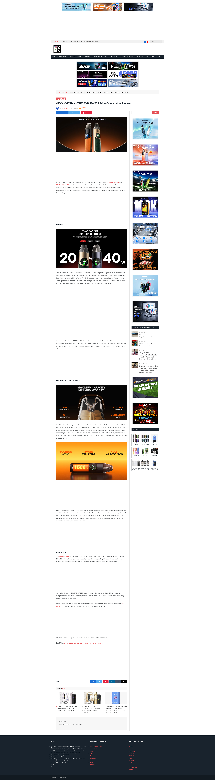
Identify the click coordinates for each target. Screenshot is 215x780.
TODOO (92, 765)
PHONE (79, 56)
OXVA (91, 753)
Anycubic (131, 760)
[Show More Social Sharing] (94, 112)
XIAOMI (154, 327)
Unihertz (131, 756)
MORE (146, 56)
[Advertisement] (107, 25)
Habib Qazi (65, 108)
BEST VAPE (114, 56)
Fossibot (131, 753)
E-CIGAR (61, 99)
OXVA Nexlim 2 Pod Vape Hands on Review (148, 345)
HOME (53, 56)
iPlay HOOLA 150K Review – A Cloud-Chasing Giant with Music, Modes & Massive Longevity (148, 369)
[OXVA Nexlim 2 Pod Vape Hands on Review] (135, 343)
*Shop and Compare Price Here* (60, 763)
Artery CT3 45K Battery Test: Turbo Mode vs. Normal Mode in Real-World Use (67, 708)
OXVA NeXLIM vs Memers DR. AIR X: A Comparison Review (83, 643)
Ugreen (131, 769)
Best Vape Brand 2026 (127, 56)
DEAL (153, 56)
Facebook (53, 765)
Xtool (130, 762)
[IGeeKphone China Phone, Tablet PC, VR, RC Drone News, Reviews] (57, 49)
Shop (158, 56)
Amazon (72, 56)
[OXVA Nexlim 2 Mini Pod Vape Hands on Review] (135, 334)
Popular (135, 327)
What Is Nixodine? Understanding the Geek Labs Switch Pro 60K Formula (91, 709)
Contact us (54, 755)
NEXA (91, 756)
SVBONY (131, 746)
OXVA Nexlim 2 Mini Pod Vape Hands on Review (148, 336)
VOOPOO (92, 751)
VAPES (106, 56)
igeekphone (63, 777)
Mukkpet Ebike (133, 767)
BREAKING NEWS (62, 56)
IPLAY (91, 762)
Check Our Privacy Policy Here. (59, 757)
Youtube (53, 767)
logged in (68, 724)
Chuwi (131, 749)
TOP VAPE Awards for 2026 (93, 56)
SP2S (91, 760)
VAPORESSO (93, 749)
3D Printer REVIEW (145, 327)
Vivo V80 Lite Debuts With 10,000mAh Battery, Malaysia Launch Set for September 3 (81, 41)
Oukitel (131, 765)
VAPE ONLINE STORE (96, 746)
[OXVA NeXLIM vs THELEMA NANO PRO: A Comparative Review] (91, 134)
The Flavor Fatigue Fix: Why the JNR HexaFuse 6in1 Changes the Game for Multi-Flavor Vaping (116, 709)
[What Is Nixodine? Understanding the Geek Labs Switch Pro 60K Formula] (92, 698)
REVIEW (139, 56)
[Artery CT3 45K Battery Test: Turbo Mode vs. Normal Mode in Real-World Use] (67, 698)
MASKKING (93, 758)
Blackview (132, 751)
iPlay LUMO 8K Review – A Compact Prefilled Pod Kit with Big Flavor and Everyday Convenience (148, 356)
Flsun (130, 758)
